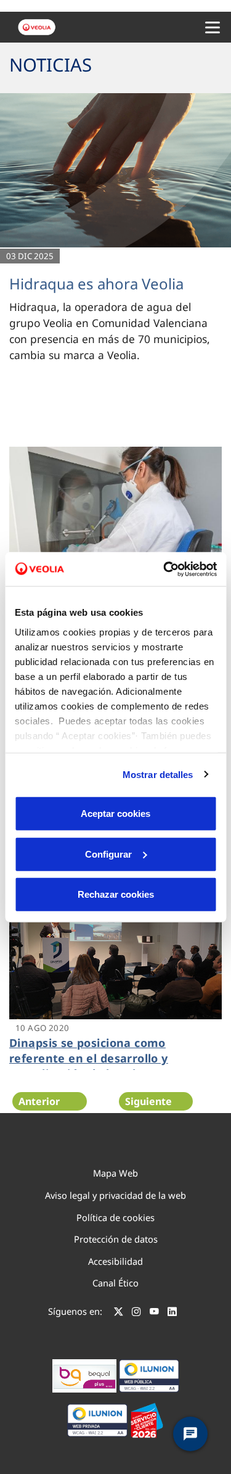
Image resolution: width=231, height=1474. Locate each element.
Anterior (39, 1101)
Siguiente (148, 1101)
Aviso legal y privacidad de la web (115, 1195)
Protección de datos (116, 1239)
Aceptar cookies (115, 813)
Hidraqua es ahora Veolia (96, 283)
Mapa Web (115, 1173)
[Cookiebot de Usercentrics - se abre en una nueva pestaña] (164, 569)
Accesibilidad (115, 1261)
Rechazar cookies (116, 894)
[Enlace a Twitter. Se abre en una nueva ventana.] (118, 1313)
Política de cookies (115, 1217)
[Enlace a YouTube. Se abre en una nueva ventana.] (154, 1313)
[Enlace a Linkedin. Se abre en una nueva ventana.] (172, 1313)
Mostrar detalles (158, 774)
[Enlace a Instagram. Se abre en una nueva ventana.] (136, 1313)
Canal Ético (115, 1283)
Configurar (108, 853)
